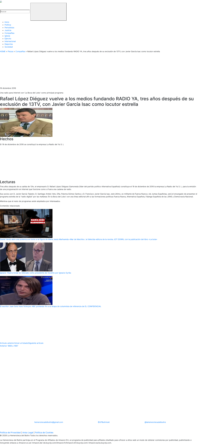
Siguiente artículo (35, 343)
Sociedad (9, 47)
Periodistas (9, 27)
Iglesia (7, 36)
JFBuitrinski (104, 422)
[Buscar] (48, 12)
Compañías (9, 33)
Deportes (9, 44)
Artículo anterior (7, 343)
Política (8, 25)
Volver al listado (21, 343)
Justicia (8, 30)
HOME (3, 51)
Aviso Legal (27, 432)
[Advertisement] (69, 71)
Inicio (7, 22)
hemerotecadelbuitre (48, 422)
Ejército (8, 38)
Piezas (10, 51)
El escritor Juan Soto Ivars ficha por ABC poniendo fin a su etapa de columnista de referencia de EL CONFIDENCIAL (50, 306)
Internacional (10, 41)
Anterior (9, 346)
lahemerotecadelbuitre (155, 422)
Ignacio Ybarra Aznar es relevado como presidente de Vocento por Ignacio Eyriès (35, 273)
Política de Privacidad (10, 432)
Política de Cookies (44, 432)
